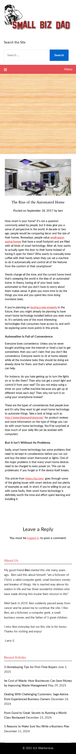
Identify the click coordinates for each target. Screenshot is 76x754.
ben (60, 210)
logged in (33, 538)
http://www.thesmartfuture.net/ (24, 417)
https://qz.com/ (34, 478)
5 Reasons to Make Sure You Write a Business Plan (36, 726)
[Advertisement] (38, 114)
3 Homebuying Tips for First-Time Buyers (30, 667)
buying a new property (43, 307)
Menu (68, 69)
